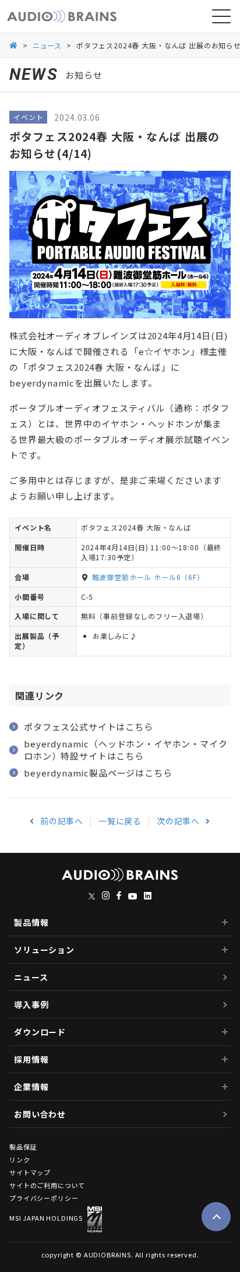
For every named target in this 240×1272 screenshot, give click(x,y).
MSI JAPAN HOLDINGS (46, 1217)
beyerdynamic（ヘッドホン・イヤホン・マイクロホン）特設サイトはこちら (126, 749)
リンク (19, 1160)
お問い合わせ (40, 1114)
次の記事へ (178, 821)
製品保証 (23, 1147)
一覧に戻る (120, 821)
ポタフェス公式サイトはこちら (88, 727)
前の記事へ (61, 821)
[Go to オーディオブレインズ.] (13, 45)
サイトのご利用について (47, 1185)
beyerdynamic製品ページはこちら (98, 773)
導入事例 (31, 1004)
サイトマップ (30, 1172)
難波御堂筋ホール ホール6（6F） (148, 577)
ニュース (31, 977)
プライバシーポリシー (43, 1198)
